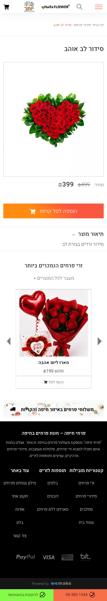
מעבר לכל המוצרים (55, 278)
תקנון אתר (20, 496)
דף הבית (98, 24)
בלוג (19, 523)
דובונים (52, 496)
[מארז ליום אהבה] (53, 323)
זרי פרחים (86, 483)
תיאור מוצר (91, 234)
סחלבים (86, 509)
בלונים (52, 483)
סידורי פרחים (82, 24)
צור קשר (20, 536)
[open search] (79, 7)
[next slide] (101, 341)
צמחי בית (86, 523)
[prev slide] (7, 341)
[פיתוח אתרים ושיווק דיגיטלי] (63, 584)
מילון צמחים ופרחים (20, 483)
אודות (19, 509)
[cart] (6, 8)
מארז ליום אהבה (53, 362)
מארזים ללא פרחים (52, 509)
